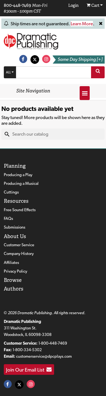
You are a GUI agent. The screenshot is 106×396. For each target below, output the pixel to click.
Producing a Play (18, 174)
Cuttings (11, 192)
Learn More (82, 23)
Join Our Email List (26, 370)
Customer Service (19, 244)
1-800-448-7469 (52, 343)
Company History (19, 253)
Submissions (14, 227)
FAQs (8, 218)
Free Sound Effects (20, 209)
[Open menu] (85, 93)
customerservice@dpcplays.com (44, 356)
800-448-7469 (17, 5)
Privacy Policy (15, 271)
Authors (13, 288)
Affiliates (11, 262)
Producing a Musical (21, 183)
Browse (13, 280)
